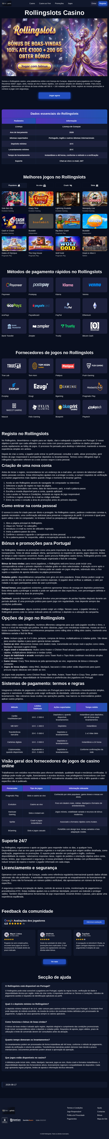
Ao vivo (39, 185)
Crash (66, 185)
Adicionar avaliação (94, 922)
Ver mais (54, 962)
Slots (93, 185)
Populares (13, 185)
